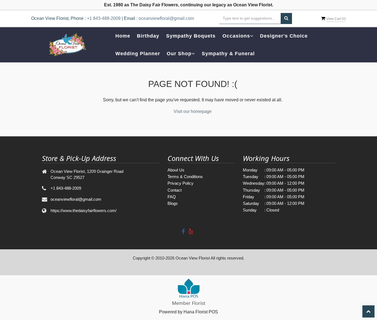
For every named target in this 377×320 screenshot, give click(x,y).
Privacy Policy (180, 183)
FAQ (172, 196)
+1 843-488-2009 (104, 18)
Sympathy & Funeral (228, 53)
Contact (175, 190)
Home (122, 36)
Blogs (173, 203)
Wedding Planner (137, 53)
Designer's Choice (284, 36)
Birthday (148, 36)
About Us (176, 170)
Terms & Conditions (185, 176)
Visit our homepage (193, 111)
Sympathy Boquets (191, 36)
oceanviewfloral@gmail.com (166, 18)
